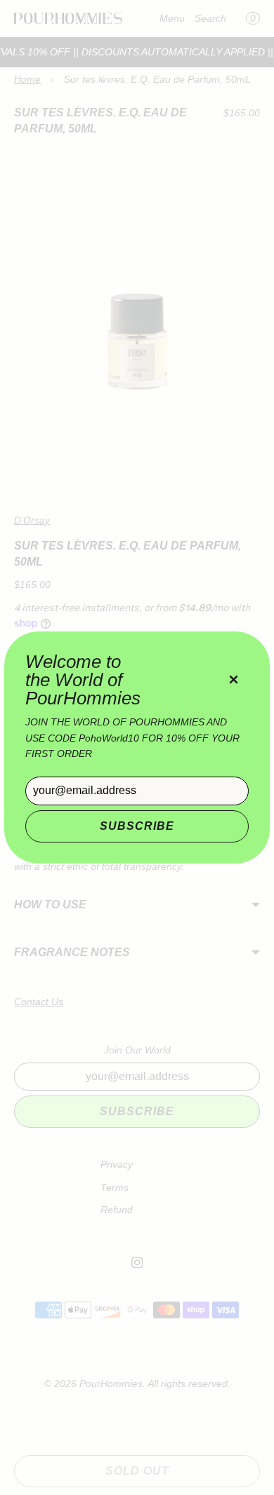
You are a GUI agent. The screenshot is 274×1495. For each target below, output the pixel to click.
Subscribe (137, 826)
